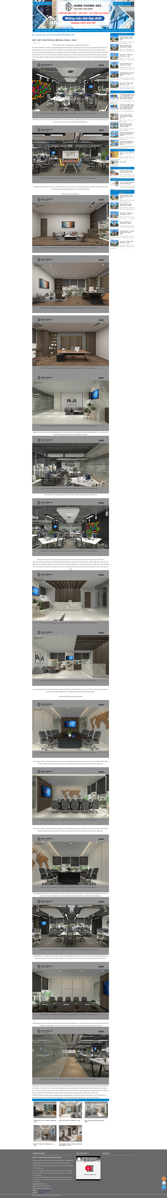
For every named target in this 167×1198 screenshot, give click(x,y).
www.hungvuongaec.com (44, 1190)
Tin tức (122, 30)
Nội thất (89, 30)
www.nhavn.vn (41, 1192)
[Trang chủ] (32, 34)
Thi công (96, 30)
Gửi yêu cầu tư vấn (42, 3)
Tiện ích (115, 30)
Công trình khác (106, 30)
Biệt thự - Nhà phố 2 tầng (60, 30)
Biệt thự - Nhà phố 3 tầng (43, 30)
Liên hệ (129, 30)
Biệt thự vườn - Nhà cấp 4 (77, 30)
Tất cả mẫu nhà (40, 34)
